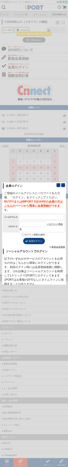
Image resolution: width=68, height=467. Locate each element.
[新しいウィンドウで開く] (58, 185)
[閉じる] (63, 185)
